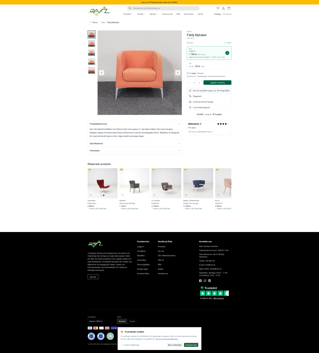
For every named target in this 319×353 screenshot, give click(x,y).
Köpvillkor (141, 255)
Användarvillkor (143, 273)
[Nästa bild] (177, 72)
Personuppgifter (143, 264)
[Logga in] (223, 8)
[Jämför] (115, 195)
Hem (103, 22)
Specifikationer (96, 143)
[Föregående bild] (101, 72)
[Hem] (99, 11)
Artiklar (160, 269)
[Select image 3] (92, 52)
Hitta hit (161, 260)
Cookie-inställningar (131, 345)
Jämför (200, 14)
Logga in (140, 246)
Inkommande (167, 14)
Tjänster (153, 14)
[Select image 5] (92, 70)
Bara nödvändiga (175, 345)
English (132, 321)
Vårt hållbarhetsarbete (166, 255)
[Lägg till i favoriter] (91, 195)
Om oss (161, 251)
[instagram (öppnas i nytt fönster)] (205, 280)
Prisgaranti (197, 96)
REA (178, 14)
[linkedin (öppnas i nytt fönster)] (209, 280)
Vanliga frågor (142, 269)
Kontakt (140, 14)
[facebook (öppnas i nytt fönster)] (200, 280)
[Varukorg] (228, 8)
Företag (217, 14)
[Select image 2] (92, 43)
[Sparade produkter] (217, 8)
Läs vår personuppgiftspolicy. (166, 339)
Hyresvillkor (141, 260)
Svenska (122, 321)
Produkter (127, 14)
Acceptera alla (191, 345)
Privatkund (227, 14)
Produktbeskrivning (98, 123)
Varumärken (189, 14)
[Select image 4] (92, 61)
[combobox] (163, 8)
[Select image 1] (92, 34)
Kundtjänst (141, 251)
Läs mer (93, 277)
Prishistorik (95, 150)
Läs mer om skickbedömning (199, 131)
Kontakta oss (163, 273)
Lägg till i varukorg (217, 82)
